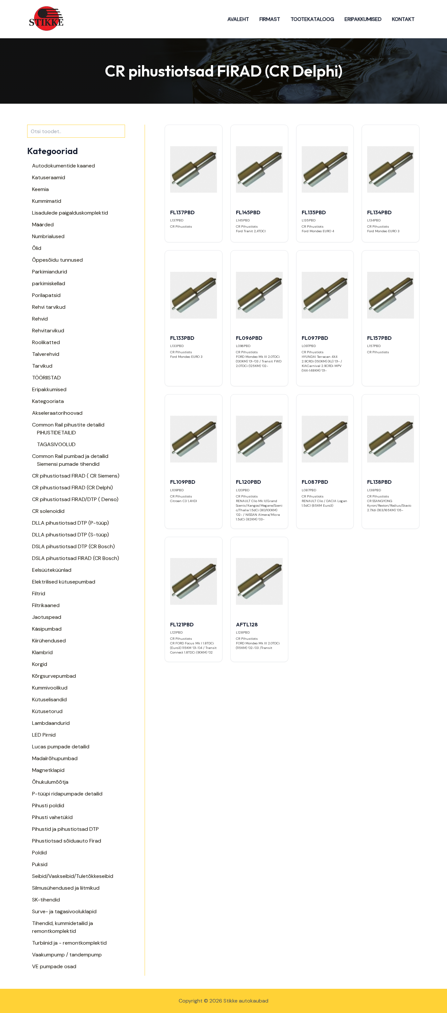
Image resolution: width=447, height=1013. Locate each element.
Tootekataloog (312, 19)
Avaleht (238, 19)
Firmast (269, 19)
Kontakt (403, 19)
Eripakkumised (363, 19)
